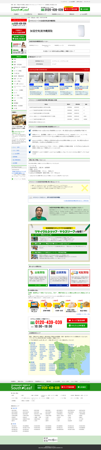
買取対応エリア (42, 14)
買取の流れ (20, 381)
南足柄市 (51, 358)
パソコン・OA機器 (18, 90)
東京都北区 (32, 363)
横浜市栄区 (70, 346)
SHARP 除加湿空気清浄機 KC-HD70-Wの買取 (35, 87)
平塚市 (60, 354)
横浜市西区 (32, 349)
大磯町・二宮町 (33, 354)
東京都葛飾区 (33, 367)
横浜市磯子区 (71, 344)
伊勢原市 (61, 352)
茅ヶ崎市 (42, 357)
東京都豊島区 (43, 363)
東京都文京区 (33, 365)
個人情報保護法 (17, 160)
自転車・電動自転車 (19, 76)
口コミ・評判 (16, 147)
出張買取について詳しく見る (83, 314)
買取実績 (48, 381)
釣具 (15, 100)
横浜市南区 (32, 344)
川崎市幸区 (70, 349)
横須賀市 (61, 357)
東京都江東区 (43, 365)
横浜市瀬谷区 (33, 347)
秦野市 (31, 358)
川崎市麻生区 (62, 349)
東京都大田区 (71, 365)
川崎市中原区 (52, 351)
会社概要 (15, 163)
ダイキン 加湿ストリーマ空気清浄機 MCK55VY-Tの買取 (81, 87)
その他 (15, 108)
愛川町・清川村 (33, 352)
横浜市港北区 (62, 346)
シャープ (31, 84)
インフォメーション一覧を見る (19, 178)
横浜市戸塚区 (62, 347)
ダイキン (77, 84)
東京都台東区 (52, 363)
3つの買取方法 (28, 14)
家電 (15, 59)
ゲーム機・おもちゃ (19, 83)
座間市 (60, 355)
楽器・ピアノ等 (17, 78)
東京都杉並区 (43, 368)
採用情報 (15, 156)
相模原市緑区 (52, 355)
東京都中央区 (52, 365)
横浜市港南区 (52, 346)
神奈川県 (33, 343)
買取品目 (72, 14)
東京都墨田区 (52, 368)
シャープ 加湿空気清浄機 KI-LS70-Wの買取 (66, 87)
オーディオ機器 (17, 70)
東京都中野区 (43, 370)
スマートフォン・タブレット (20, 87)
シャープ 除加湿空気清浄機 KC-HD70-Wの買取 (51, 87)
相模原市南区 (33, 355)
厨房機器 (16, 103)
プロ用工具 (16, 73)
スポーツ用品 (17, 81)
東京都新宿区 (52, 370)
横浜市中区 (42, 344)
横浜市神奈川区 (33, 346)
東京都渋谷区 (33, 368)
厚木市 (41, 352)
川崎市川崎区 (71, 351)
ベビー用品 (16, 95)
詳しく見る (38, 285)
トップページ (64, 1)
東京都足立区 (43, 367)
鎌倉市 (69, 354)
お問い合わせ (79, 1)
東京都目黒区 (62, 363)
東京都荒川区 (52, 367)
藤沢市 (50, 357)
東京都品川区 (71, 367)
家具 (15, 62)
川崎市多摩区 (43, 351)
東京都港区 (32, 370)
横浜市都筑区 (43, 347)
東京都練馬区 (71, 363)
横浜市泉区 (61, 344)
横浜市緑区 (51, 349)
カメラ (15, 92)
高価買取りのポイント (58, 14)
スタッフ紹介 (16, 150)
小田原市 (51, 354)
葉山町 (60, 358)
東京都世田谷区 (62, 368)
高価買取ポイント (39, 381)
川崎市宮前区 (62, 351)
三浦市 (41, 358)
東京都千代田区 (71, 368)
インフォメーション (85, 381)
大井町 (41, 354)
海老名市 (70, 352)
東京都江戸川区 (62, 365)
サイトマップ (87, 1)
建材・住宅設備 (17, 64)
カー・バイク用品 (18, 98)
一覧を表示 (86, 69)
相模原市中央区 (43, 355)
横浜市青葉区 (71, 347)
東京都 (32, 362)
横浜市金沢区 (43, 346)
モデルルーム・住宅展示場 (20, 67)
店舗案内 (16, 14)
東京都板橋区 (62, 367)
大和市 (69, 357)
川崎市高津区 (33, 351)
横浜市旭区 (51, 344)
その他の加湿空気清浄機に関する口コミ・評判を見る (76, 200)
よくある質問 (72, 1)
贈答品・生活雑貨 (18, 105)
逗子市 (31, 357)
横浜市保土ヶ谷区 (44, 349)
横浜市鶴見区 (52, 347)
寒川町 (69, 355)
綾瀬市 (50, 352)
